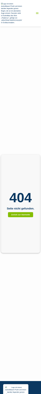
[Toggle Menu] (37, 13)
